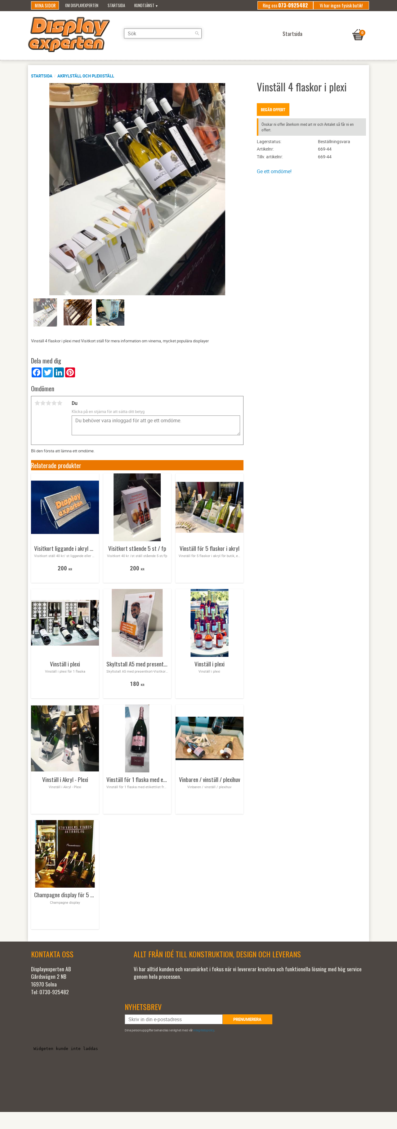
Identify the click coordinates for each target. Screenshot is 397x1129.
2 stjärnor (43, 403)
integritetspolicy (203, 1030)
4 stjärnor (54, 403)
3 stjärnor (48, 403)
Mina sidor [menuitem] (45, 5)
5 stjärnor (59, 403)
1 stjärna (37, 403)
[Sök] (197, 33)
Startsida (41, 76)
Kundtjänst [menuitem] (144, 5)
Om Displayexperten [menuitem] (81, 5)
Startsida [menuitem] (116, 5)
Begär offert (273, 109)
